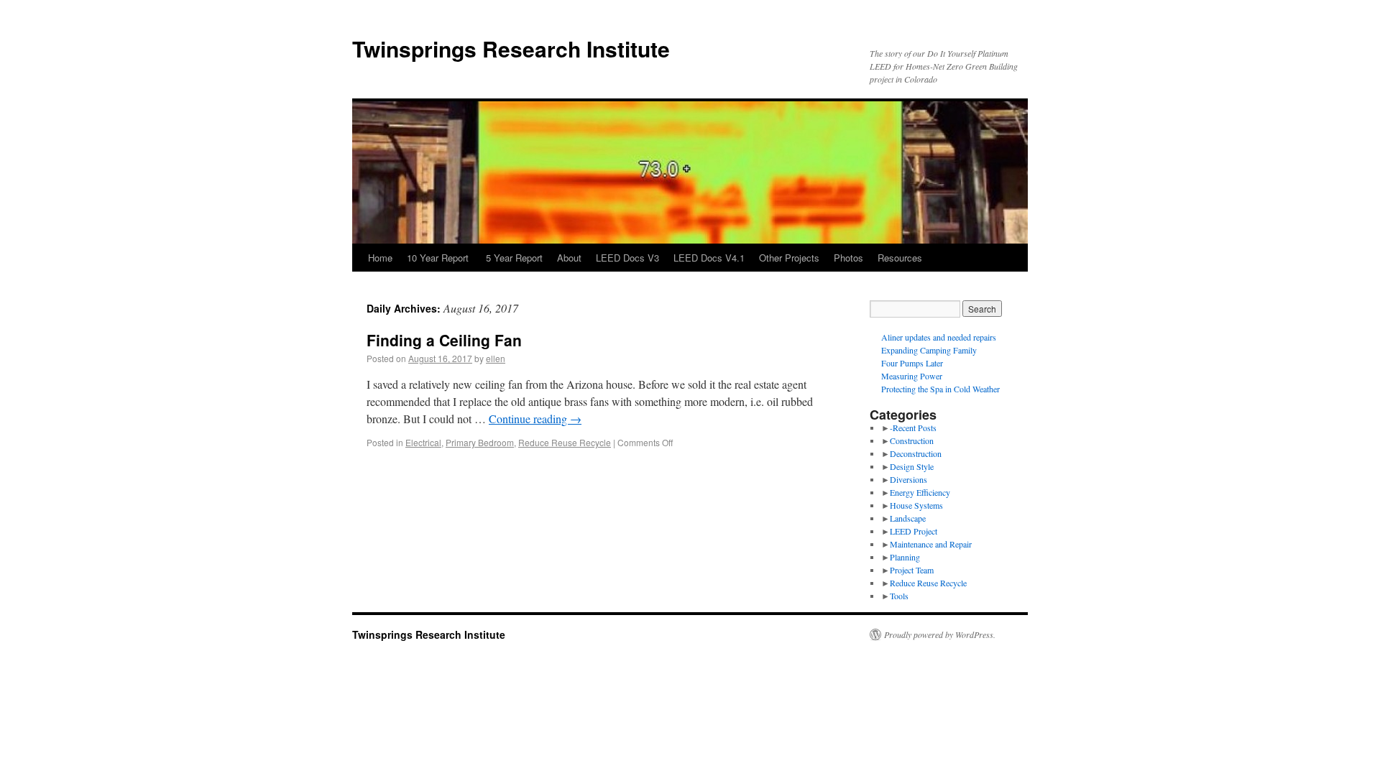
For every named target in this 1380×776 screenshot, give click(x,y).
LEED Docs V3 (627, 257)
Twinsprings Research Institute (511, 48)
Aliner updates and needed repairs (938, 337)
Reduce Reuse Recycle (564, 442)
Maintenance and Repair (931, 544)
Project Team (912, 570)
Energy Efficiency (920, 492)
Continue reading (535, 418)
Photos (848, 257)
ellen (495, 358)
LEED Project (913, 531)
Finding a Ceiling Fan (444, 340)
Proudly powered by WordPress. (939, 634)
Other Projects (789, 257)
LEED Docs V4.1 (709, 257)
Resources (900, 257)
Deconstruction (916, 453)
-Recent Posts (913, 427)
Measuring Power (911, 376)
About (569, 257)
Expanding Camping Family (929, 350)
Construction (912, 440)
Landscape (908, 518)
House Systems (916, 505)
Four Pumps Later (912, 363)
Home (380, 257)
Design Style (912, 466)
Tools (899, 595)
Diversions (908, 479)
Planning (905, 557)
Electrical (423, 442)
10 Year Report (439, 257)
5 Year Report (514, 257)
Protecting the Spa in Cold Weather (940, 388)
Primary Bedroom (480, 442)
